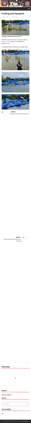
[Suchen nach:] (15, 404)
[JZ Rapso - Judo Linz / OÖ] (15, 6)
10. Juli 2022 (6, 17)
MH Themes (25, 421)
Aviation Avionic (6, 41)
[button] (29, 9)
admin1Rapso (14, 17)
